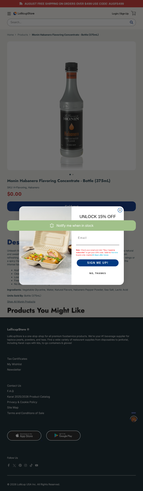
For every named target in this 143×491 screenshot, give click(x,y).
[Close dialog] (120, 210)
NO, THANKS (97, 273)
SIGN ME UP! (97, 262)
